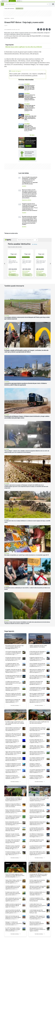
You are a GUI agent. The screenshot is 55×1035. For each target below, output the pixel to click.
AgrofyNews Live (19, 8)
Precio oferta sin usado (12, 272)
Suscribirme (27, 158)
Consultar (27, 275)
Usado (10, 259)
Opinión (12, 18)
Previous (4, 263)
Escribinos (28, 145)
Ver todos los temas (15, 705)
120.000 (28, 269)
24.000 (41, 269)
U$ (10, 269)
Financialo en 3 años (26, 273)
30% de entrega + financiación (12, 274)
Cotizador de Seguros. (16, 71)
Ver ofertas (34, 244)
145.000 (14, 269)
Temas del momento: (9, 8)
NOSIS (5, 25)
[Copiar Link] (49, 29)
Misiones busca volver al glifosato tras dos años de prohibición (23, 47)
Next (50, 263)
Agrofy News (7, 18)
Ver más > (32, 135)
